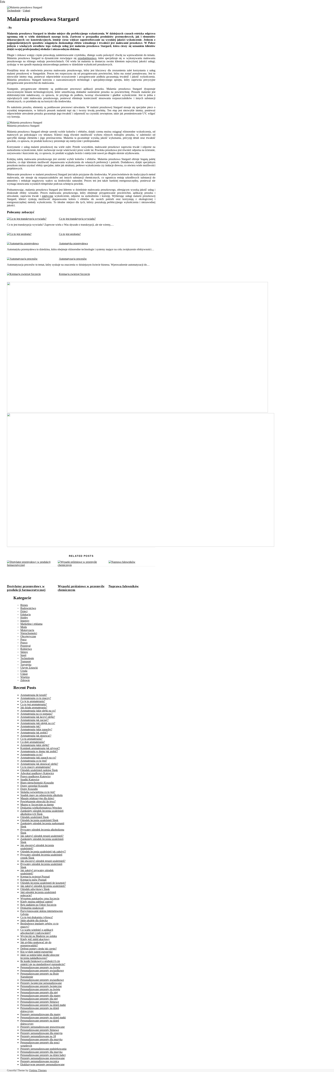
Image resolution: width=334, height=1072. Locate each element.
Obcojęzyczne (28, 636)
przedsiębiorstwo (87, 58)
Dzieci (23, 611)
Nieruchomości (28, 633)
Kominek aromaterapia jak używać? (40, 748)
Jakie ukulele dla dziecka (34, 920)
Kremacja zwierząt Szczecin (74, 274)
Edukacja (25, 614)
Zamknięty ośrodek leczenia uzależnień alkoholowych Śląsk (41, 812)
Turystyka (25, 664)
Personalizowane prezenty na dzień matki (43, 1004)
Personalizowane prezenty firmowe (39, 1001)
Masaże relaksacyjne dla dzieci (37, 798)
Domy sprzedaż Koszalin (34, 785)
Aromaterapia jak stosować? (35, 735)
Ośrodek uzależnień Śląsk (34, 817)
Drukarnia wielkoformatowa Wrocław (41, 807)
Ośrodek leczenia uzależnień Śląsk (39, 820)
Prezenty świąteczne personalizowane (41, 983)
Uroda (23, 670)
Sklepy (24, 652)
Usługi (26, 10)
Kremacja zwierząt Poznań (35, 876)
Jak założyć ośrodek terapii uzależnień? (41, 835)
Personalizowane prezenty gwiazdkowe (42, 970)
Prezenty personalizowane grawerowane (42, 1026)
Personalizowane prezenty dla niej (39, 992)
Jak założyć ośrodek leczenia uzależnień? (43, 885)
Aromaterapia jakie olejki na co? (38, 710)
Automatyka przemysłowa (73, 243)
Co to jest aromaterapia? (33, 704)
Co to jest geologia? (70, 234)
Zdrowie (25, 680)
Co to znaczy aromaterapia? (35, 767)
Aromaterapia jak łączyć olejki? (37, 716)
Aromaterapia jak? (30, 726)
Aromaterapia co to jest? (33, 760)
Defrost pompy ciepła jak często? (38, 948)
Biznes (24, 605)
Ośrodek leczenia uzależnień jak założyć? (43, 851)
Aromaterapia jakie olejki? (34, 745)
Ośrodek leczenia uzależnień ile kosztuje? (43, 882)
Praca (23, 639)
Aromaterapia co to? (31, 754)
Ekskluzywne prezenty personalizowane (42, 1064)
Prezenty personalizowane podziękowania (43, 1048)
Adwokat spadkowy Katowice (37, 773)
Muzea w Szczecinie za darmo (37, 804)
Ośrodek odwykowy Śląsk (35, 889)
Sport (23, 655)
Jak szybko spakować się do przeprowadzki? (35, 944)
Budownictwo (28, 608)
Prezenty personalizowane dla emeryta (41, 1033)
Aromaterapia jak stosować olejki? (39, 763)
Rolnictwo (26, 648)
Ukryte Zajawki (29, 667)
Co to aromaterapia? (31, 738)
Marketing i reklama (31, 623)
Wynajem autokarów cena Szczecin (39, 898)
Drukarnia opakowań (32, 907)
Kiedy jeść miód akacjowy (35, 939)
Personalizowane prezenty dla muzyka (41, 1039)
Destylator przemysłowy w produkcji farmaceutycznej (26, 588)
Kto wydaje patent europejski (36, 951)
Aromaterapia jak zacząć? (34, 720)
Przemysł (25, 645)
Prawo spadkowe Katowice (35, 776)
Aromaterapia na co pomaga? (36, 713)
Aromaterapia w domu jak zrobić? (39, 751)
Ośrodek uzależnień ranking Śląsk (39, 770)
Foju (2, 1)
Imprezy (24, 620)
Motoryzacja (27, 630)
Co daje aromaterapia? (32, 741)
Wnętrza (25, 677)
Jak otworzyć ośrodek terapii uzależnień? (42, 860)
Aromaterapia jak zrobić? (34, 732)
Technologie (14, 10)
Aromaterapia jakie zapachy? (36, 729)
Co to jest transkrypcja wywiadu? (77, 218)
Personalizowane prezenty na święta (40, 967)
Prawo (23, 642)
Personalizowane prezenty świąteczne (41, 986)
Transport (25, 661)
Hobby (24, 617)
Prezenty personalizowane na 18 (38, 1036)
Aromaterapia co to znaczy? (35, 698)
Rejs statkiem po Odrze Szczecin (38, 904)
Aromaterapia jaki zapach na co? (38, 757)
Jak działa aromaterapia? (33, 707)
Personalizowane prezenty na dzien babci (43, 1055)
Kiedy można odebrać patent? (36, 901)
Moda (23, 626)
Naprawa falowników (124, 586)
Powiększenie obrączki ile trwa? (38, 801)
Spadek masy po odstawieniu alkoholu (41, 795)
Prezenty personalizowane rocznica (39, 1061)
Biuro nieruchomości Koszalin (37, 782)
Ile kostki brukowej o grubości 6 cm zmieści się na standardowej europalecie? (42, 963)
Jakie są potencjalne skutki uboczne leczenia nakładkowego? (39, 956)
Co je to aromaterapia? (32, 701)
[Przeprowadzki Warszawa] (140, 545)
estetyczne (47, 195)
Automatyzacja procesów (73, 258)
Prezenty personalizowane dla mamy (40, 1014)
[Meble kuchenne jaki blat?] (137, 411)
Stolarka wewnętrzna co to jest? (37, 792)
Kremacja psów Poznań (33, 879)
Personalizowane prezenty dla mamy (40, 995)
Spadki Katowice (29, 779)
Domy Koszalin (29, 788)
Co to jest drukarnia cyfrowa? (36, 917)
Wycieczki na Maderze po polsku (38, 936)
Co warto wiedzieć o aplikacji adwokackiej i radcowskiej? (36, 931)
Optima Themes (38, 1070)
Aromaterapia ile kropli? (33, 695)
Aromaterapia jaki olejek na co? (37, 723)
